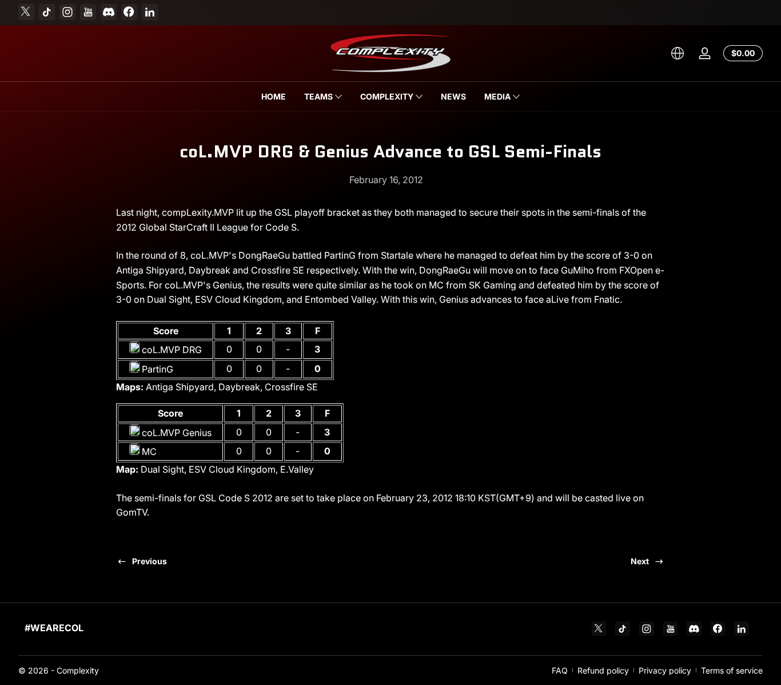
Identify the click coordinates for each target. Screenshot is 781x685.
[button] (677, 53)
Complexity (78, 670)
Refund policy (603, 670)
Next (640, 561)
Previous (149, 561)
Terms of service (732, 670)
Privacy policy (665, 670)
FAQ (560, 670)
